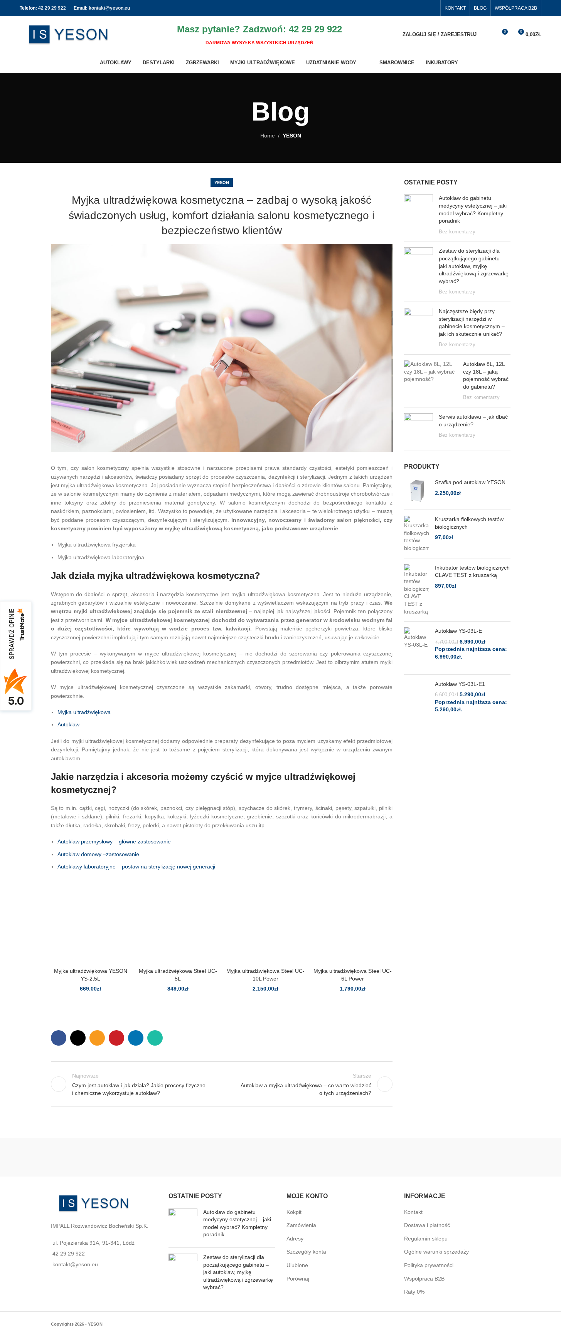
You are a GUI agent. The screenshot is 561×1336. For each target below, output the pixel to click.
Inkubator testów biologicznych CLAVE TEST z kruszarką (472, 571)
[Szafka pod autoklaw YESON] (416, 491)
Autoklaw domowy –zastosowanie (98, 854)
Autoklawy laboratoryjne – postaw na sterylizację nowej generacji (136, 866)
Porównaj (297, 1279)
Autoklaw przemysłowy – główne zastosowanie (114, 841)
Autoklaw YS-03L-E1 (460, 684)
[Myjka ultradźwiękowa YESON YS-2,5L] (91, 924)
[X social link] (78, 1038)
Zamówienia (301, 1225)
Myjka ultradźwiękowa (84, 712)
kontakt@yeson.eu (109, 8)
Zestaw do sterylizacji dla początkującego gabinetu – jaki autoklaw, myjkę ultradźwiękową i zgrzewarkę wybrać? (474, 266)
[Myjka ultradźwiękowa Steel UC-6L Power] (353, 924)
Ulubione (297, 1265)
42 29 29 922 (52, 8)
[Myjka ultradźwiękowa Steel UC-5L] (178, 924)
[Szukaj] (487, 34)
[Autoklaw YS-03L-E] (416, 647)
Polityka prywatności (428, 1265)
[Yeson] (166, 1157)
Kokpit (294, 1212)
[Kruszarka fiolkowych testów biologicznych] (416, 534)
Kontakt (413, 1212)
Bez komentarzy (457, 232)
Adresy (294, 1238)
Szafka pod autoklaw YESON (470, 482)
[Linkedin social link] (135, 1038)
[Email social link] (97, 1038)
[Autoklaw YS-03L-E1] (416, 701)
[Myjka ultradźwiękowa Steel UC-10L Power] (265, 924)
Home (267, 135)
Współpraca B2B (424, 1279)
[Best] (395, 1157)
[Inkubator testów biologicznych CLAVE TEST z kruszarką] (416, 590)
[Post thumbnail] (418, 214)
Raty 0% (414, 1292)
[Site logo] (68, 34)
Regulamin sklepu (426, 1238)
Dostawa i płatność (427, 1225)
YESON (292, 135)
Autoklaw (68, 724)
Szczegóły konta (306, 1252)
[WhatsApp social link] (155, 1038)
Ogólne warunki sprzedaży (436, 1252)
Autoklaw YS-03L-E (458, 631)
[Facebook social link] (431, 7)
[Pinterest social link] (116, 1038)
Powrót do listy (221, 1084)
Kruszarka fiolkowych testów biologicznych (469, 523)
